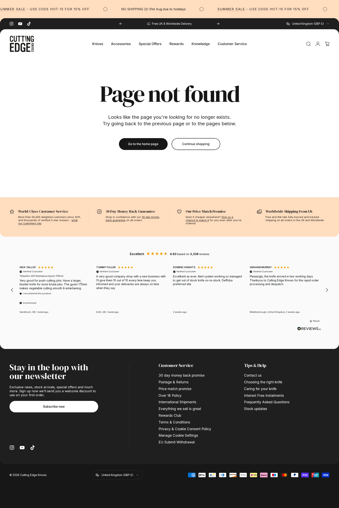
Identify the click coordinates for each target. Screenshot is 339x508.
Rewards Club (170, 415)
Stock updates (255, 409)
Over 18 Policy (170, 395)
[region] (169, 290)
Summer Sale (229, 9)
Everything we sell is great (180, 409)
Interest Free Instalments (264, 395)
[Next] (218, 23)
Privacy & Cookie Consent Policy (185, 429)
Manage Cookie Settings (178, 435)
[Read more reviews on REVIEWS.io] (309, 329)
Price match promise (175, 389)
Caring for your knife (260, 389)
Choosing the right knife (263, 382)
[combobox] (308, 23)
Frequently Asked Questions (267, 402)
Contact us (253, 375)
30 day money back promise (181, 375)
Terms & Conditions (174, 422)
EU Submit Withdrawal (177, 442)
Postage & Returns (174, 382)
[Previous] (120, 23)
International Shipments (177, 402)
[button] (12, 290)
